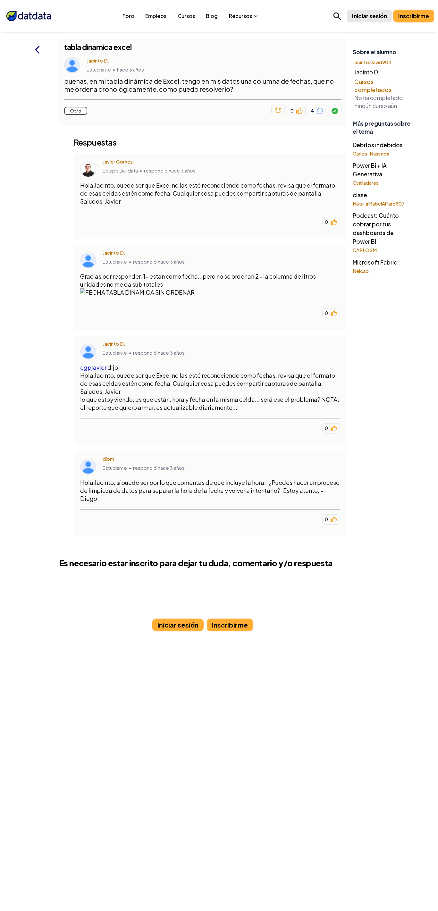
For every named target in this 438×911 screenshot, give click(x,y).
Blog (212, 16)
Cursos (186, 16)
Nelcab (361, 271)
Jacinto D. (98, 60)
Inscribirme (413, 16)
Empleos (155, 16)
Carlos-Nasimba (371, 153)
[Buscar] (337, 16)
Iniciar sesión (369, 16)
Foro (128, 16)
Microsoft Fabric (375, 262)
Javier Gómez (118, 161)
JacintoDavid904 (372, 62)
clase (360, 194)
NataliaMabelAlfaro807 (379, 203)
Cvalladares (366, 183)
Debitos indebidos (378, 144)
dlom (108, 459)
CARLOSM (365, 250)
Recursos (240, 16)
